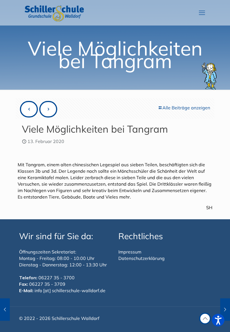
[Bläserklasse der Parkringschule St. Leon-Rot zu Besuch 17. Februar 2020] (225, 309)
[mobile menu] (202, 12)
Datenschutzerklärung (141, 258)
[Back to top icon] (205, 318)
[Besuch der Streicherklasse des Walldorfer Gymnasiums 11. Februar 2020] (5, 309)
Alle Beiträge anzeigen (186, 107)
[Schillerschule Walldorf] (54, 12)
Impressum (129, 252)
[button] (218, 320)
